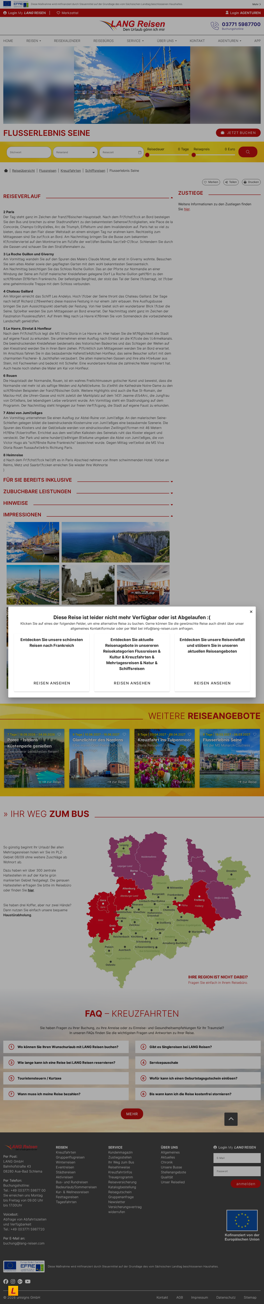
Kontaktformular (102, 628)
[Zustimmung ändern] (13, 1291)
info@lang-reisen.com (161, 628)
